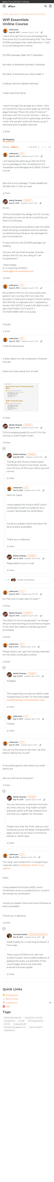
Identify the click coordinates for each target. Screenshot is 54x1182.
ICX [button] (21, 1021)
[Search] (45, 6)
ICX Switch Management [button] (14, 1027)
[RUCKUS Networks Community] (11, 6)
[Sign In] (50, 6)
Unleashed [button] (9, 1030)
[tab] (8, 139)
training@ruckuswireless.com (18, 271)
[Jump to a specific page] (49, 147)
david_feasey (15, 200)
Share (6, 131)
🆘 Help (6, 1006)
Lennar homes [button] (35, 1027)
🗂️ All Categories (10, 995)
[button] (21, 397)
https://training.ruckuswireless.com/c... (26, 700)
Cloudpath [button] (9, 1021)
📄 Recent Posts (10, 999)
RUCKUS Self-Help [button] (12, 1018)
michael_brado (20, 934)
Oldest (14, 147)
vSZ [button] (7, 1024)
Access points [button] (20, 1024)
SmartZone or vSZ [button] (33, 1018)
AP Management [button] (35, 1021)
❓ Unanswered (27, 1002)
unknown (13, 30)
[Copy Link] (41, 32)
